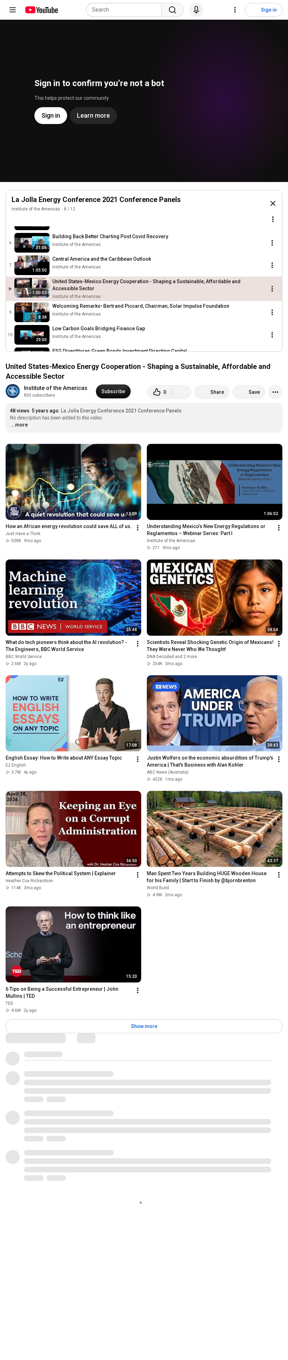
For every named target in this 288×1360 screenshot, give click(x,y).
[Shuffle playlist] (30, 219)
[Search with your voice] (196, 10)
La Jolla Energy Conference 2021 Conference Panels (96, 199)
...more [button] (19, 425)
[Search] (172, 10)
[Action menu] (273, 219)
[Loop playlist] (16, 219)
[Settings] (235, 10)
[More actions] (275, 392)
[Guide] (12, 10)
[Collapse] (273, 203)
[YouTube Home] (41, 10)
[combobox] (126, 10)
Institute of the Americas (36, 209)
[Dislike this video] (181, 392)
